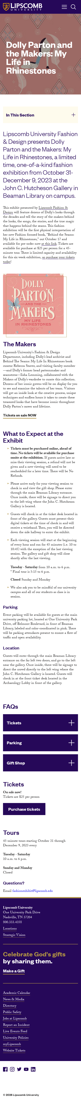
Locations (10, 929)
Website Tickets (14, 1051)
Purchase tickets (24, 809)
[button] (40, 115)
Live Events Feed (15, 1031)
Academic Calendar (16, 993)
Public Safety (12, 1012)
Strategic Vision (14, 935)
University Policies (15, 1038)
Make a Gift (14, 970)
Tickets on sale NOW (19, 415)
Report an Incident (16, 1025)
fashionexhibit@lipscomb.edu (32, 891)
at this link (49, 244)
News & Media (13, 999)
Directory (9, 1006)
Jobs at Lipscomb (15, 1019)
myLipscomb (12, 1044)
